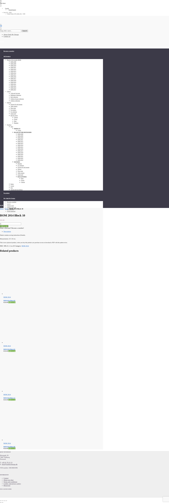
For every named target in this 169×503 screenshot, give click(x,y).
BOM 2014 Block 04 (9, 300)
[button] (2, 41)
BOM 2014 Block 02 (9, 349)
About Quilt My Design (11, 34)
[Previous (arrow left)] (0, 502)
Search (24, 31)
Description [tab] (7, 231)
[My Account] (1, 26)
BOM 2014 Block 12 (9, 398)
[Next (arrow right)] (2, 502)
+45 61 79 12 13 (7, 462)
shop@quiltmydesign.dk (9, 464)
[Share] (4, 500)
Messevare (7, 485)
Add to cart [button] (11, 302)
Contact (6, 478)
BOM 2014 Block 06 (9, 446)
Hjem (2, 209)
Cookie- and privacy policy (12, 484)
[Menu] (0, 24)
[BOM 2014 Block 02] (40, 323)
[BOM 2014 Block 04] (40, 275)
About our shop (8, 480)
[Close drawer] (0, 5)
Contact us (7, 36)
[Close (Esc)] (6, 500)
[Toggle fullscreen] (2, 500)
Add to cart (4, 226)
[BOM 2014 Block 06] (40, 421)
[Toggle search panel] (0, 28)
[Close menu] (0, 1)
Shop (6, 209)
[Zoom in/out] (0, 500)
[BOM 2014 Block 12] (40, 372)
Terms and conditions (10, 482)
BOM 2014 (25, 246)
